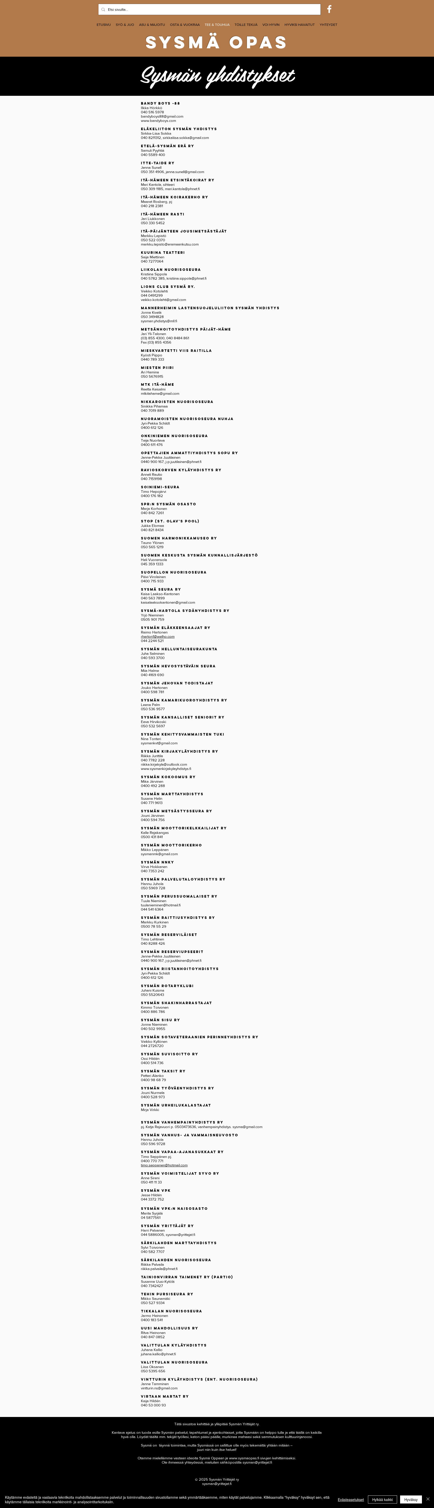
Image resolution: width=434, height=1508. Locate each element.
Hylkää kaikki (382, 1499)
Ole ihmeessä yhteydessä (182, 1462)
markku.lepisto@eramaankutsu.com (170, 244)
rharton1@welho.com (158, 636)
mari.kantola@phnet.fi (182, 189)
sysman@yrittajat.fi (180, 1234)
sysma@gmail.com (247, 1127)
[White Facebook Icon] (329, 9)
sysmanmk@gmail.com (159, 854)
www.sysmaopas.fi (244, 1458)
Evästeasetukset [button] (351, 1499)
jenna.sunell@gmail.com (185, 172)
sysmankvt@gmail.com (159, 743)
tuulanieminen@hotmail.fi (161, 905)
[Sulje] (428, 1499)
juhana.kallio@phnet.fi (158, 1354)
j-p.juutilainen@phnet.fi (183, 461)
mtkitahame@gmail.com (160, 393)
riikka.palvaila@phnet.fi (159, 1268)
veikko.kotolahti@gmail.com (163, 299)
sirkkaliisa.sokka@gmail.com (186, 137)
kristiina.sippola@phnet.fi (186, 278)
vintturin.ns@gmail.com (159, 1388)
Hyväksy (411, 1499)
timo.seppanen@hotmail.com (164, 1165)
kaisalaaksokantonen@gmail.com (168, 602)
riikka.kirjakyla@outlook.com (164, 764)
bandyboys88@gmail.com (162, 116)
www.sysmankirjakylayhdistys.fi (166, 768)
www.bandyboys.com (158, 120)
